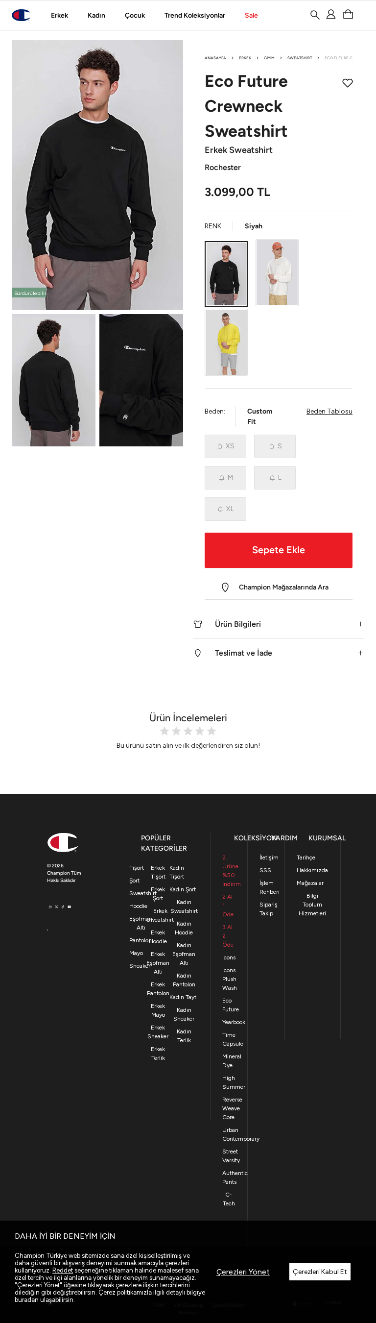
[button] (278, 624)
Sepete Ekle (278, 550)
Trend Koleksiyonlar (194, 15)
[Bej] (277, 272)
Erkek (59, 15)
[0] (347, 14)
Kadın (96, 15)
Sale (251, 15)
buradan (27, 1299)
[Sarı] (226, 342)
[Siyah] (226, 274)
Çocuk (135, 15)
